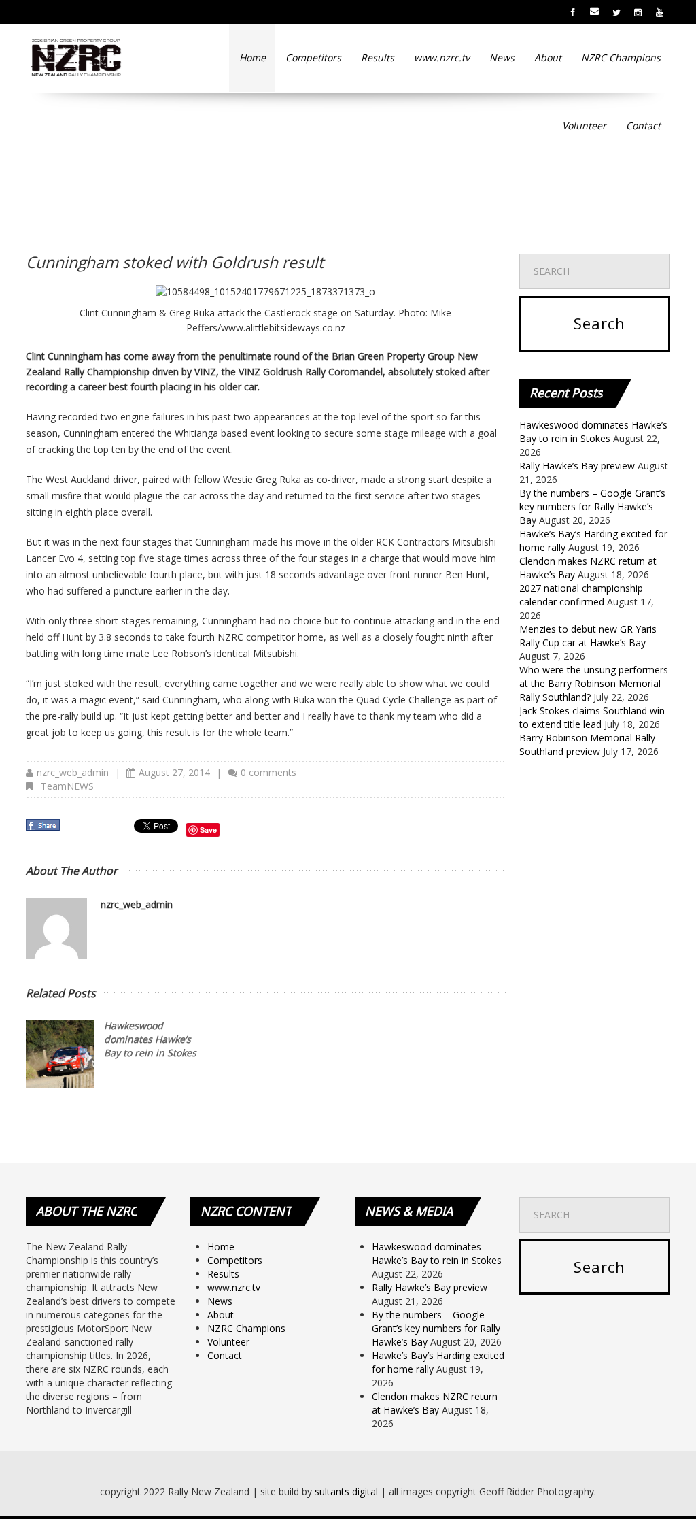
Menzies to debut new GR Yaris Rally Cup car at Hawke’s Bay (588, 635)
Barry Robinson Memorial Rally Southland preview (587, 744)
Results (377, 57)
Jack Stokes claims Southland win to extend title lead (592, 717)
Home (252, 57)
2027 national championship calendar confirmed (581, 595)
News (502, 57)
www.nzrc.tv (442, 57)
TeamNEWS (67, 786)
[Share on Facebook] (44, 828)
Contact (643, 125)
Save (208, 829)
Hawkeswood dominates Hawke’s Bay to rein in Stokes (150, 1039)
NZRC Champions (621, 57)
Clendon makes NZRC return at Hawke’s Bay (435, 1403)
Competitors (313, 57)
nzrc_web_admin (73, 772)
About (547, 57)
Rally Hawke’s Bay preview (577, 465)
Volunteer (584, 125)
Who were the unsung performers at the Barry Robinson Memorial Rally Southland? (593, 683)
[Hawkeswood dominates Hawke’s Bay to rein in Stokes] (60, 1054)
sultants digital (346, 1491)
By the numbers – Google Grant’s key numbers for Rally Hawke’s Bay (592, 506)
